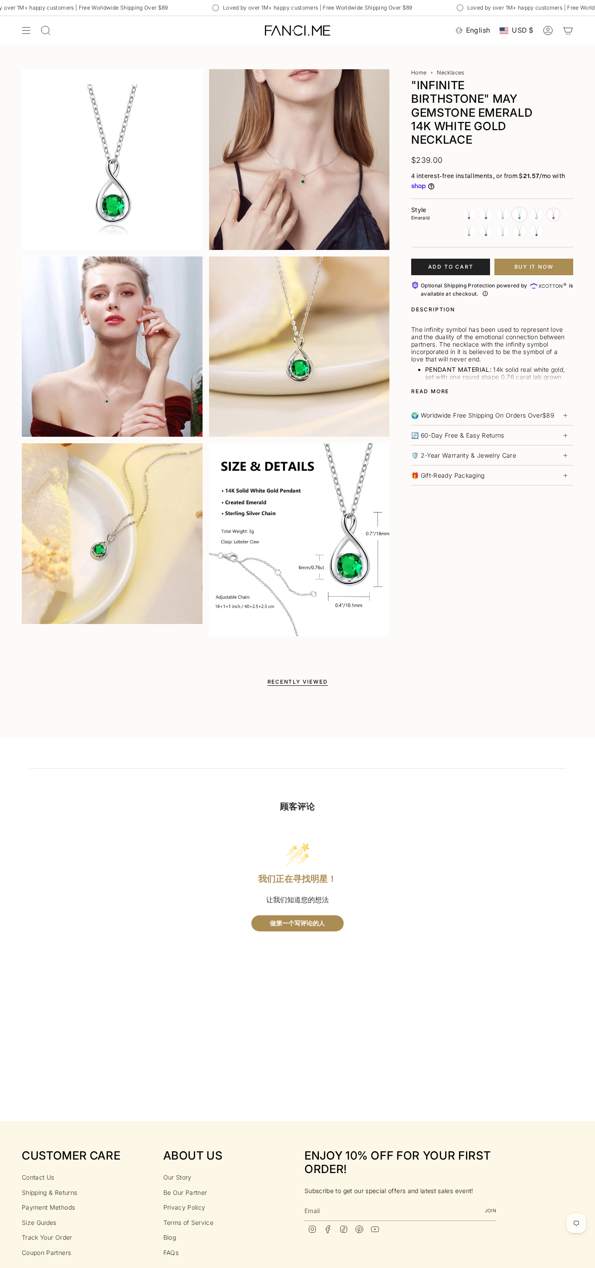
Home (418, 72)
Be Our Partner (185, 1192)
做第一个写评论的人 (297, 923)
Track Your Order (47, 1237)
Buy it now (534, 266)
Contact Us (38, 1177)
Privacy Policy (184, 1207)
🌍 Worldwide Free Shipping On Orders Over (482, 415)
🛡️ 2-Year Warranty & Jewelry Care (463, 455)
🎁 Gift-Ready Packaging (448, 475)
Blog (169, 1237)
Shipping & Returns (49, 1192)
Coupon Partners (46, 1252)
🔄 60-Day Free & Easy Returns (457, 435)
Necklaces (450, 72)
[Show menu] (26, 30)
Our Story (177, 1177)
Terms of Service (188, 1222)
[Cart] (568, 30)
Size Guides (39, 1222)
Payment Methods (48, 1207)
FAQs (171, 1252)
